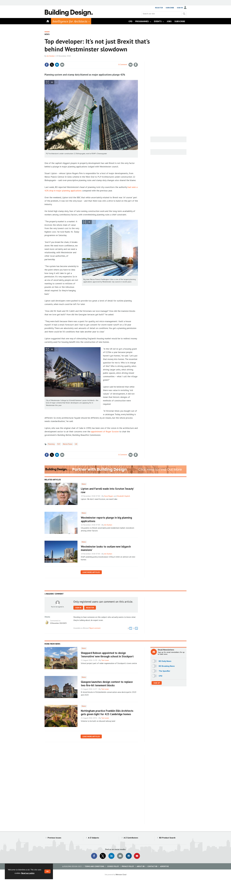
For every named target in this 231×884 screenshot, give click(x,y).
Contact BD (152, 866)
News (47, 34)
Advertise (164, 866)
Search (184, 14)
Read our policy (27, 873)
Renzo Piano (67, 444)
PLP (58, 444)
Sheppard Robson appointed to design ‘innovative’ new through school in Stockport (107, 654)
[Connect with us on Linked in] (111, 856)
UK (76, 444)
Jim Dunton (51, 56)
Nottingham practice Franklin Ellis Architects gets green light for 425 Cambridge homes (107, 712)
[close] (137, 60)
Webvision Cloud (121, 874)
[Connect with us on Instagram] (129, 856)
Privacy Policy (128, 866)
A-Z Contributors (131, 837)
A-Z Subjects (93, 837)
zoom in (52, 82)
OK (47, 871)
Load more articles (91, 572)
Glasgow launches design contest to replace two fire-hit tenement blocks (107, 683)
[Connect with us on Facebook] (94, 856)
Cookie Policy (113, 866)
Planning (51, 444)
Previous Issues (54, 837)
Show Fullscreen (47, 82)
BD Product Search (167, 837)
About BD (141, 866)
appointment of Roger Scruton (105, 431)
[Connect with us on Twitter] (103, 856)
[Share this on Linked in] (57, 65)
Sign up (157, 683)
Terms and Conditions (94, 866)
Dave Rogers (108, 496)
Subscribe (170, 8)
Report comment (95, 628)
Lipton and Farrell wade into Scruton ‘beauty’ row (107, 490)
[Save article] (136, 65)
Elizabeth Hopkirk (123, 496)
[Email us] (120, 856)
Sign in (107, 60)
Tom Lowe (105, 660)
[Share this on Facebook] (47, 65)
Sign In (180, 8)
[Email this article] (62, 65)
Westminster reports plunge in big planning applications (106, 519)
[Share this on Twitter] (52, 65)
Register (159, 8)
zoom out (56, 82)
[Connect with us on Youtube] (137, 856)
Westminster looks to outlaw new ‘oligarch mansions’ (106, 548)
